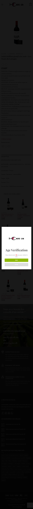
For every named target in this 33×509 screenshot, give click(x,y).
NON (16, 264)
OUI (16, 260)
